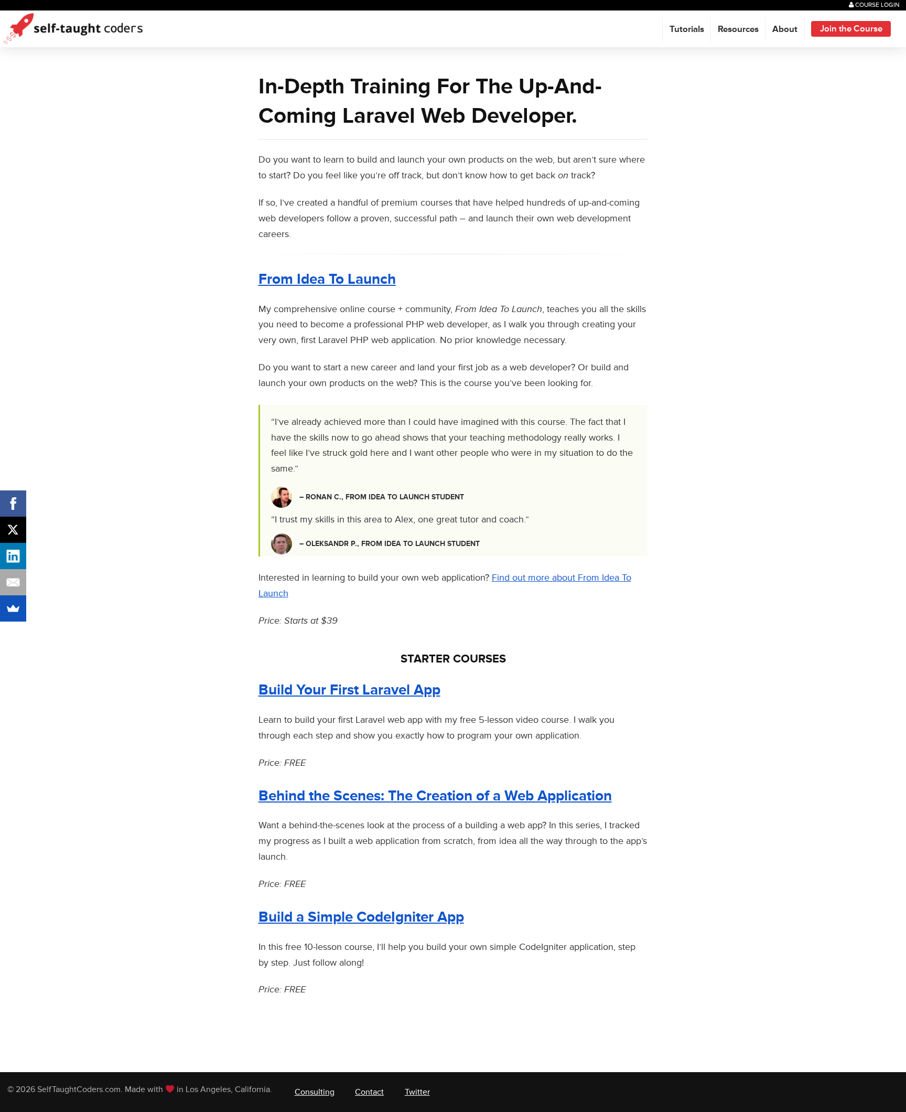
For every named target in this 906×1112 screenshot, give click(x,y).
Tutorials (687, 29)
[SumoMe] (13, 608)
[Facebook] (13, 503)
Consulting (315, 1092)
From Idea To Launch (327, 279)
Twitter (417, 1092)
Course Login (877, 5)
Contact (369, 1092)
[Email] (13, 582)
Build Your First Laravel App (349, 690)
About (784, 29)
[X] (13, 530)
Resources (738, 29)
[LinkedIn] (13, 556)
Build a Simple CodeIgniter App (361, 917)
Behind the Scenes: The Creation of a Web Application (435, 796)
